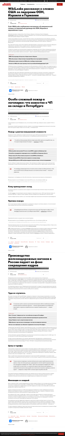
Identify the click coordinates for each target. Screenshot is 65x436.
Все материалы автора (22, 23)
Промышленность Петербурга (43, 416)
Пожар (38, 241)
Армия (52, 241)
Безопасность (16, 243)
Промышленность (52, 416)
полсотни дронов (32, 226)
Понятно (61, 433)
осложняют (28, 228)
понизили (36, 233)
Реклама (45, 4)
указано (13, 193)
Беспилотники (10, 243)
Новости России (11, 417)
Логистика (42, 241)
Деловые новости (22, 416)
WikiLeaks (23, 86)
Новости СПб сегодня (24, 241)
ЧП (35, 241)
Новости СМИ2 (11, 94)
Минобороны (48, 241)
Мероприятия (39, 4)
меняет (39, 230)
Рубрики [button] (22, 4)
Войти (59, 4)
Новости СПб (17, 241)
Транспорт (28, 416)
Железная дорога (34, 416)
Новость (12, 86)
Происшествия (31, 241)
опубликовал (11, 35)
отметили (36, 142)
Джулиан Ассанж (17, 86)
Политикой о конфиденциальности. (28, 434)
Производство (17, 417)
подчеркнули (43, 211)
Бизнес (18, 416)
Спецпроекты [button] (31, 4)
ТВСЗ (22, 279)
